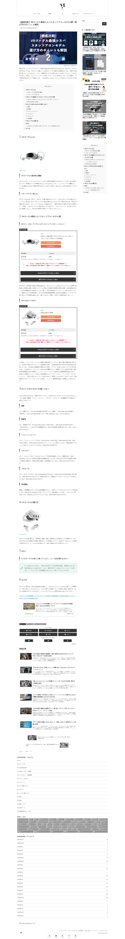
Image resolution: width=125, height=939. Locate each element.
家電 (20, 800)
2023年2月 (62, 908)
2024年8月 (62, 868)
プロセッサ (30, 116)
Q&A (27, 123)
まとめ (28, 128)
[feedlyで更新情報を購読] (48, 640)
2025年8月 (62, 846)
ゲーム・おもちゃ (23, 778)
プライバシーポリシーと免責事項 (75, 930)
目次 (46, 86)
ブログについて (103, 930)
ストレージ (22, 782)
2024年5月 (62, 879)
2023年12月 (62, 897)
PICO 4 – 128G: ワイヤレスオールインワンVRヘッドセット (43, 99)
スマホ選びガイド (23, 785)
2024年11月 (62, 857)
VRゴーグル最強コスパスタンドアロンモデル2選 (40, 97)
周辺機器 (30, 118)
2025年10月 (62, 843)
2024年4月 (62, 883)
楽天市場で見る (50, 246)
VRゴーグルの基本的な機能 (35, 92)
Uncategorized (23, 767)
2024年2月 (62, 890)
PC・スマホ (23, 624)
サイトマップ (64, 930)
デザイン (21, 789)
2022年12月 (62, 912)
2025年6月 (62, 850)
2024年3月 (62, 886)
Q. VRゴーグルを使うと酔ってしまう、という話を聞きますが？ (44, 126)
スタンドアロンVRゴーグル (40, 624)
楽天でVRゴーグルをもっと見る (48, 279)
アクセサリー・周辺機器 (25, 775)
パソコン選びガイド (24, 793)
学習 (20, 796)
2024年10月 (62, 861)
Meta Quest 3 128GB (33, 101)
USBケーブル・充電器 (25, 771)
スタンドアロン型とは (33, 94)
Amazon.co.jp (22, 170)
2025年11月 (62, 839)
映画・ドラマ (22, 804)
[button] (67, 634)
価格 (29, 106)
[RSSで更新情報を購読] (68, 640)
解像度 (29, 109)
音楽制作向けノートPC (25, 811)
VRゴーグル (30, 624)
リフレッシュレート (33, 111)
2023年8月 (62, 901)
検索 (83, 21)
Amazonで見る (50, 242)
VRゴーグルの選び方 (32, 121)
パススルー (30, 113)
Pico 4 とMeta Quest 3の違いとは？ (37, 104)
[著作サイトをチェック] (29, 640)
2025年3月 (62, 854)
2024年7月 (62, 872)
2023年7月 (62, 905)
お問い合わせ (88, 930)
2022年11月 (62, 915)
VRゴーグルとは (31, 89)
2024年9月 (62, 865)
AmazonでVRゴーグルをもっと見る (48, 273)
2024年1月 (62, 894)
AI (19, 760)
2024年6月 (62, 875)
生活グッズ (22, 807)
